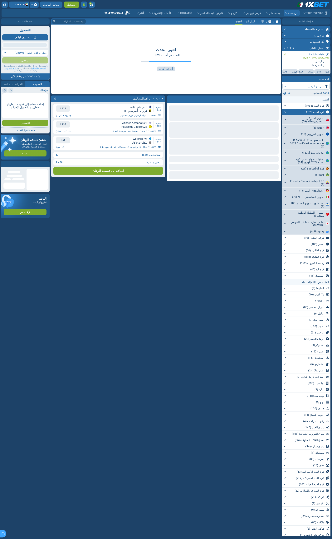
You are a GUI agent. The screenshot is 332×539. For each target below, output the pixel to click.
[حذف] (55, 98)
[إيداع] (84, 5)
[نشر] (285, 29)
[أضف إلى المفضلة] (285, 54)
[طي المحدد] (289, 93)
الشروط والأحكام (39, 104)
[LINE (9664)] (277, 21)
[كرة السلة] (269, 21)
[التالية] (284, 48)
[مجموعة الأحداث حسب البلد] (284, 93)
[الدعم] (5, 5)
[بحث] (54, 21)
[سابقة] (293, 48)
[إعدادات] (34, 5)
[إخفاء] (285, 112)
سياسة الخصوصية (11, 104)
